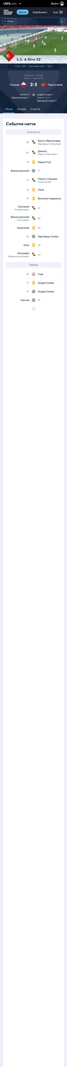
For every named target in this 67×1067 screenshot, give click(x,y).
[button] (57, 12)
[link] (22, 12)
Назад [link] (10, 21)
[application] (33, 45)
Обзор (9, 109)
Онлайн (21, 109)
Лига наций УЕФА (8, 12)
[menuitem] (22, 12)
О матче (35, 109)
